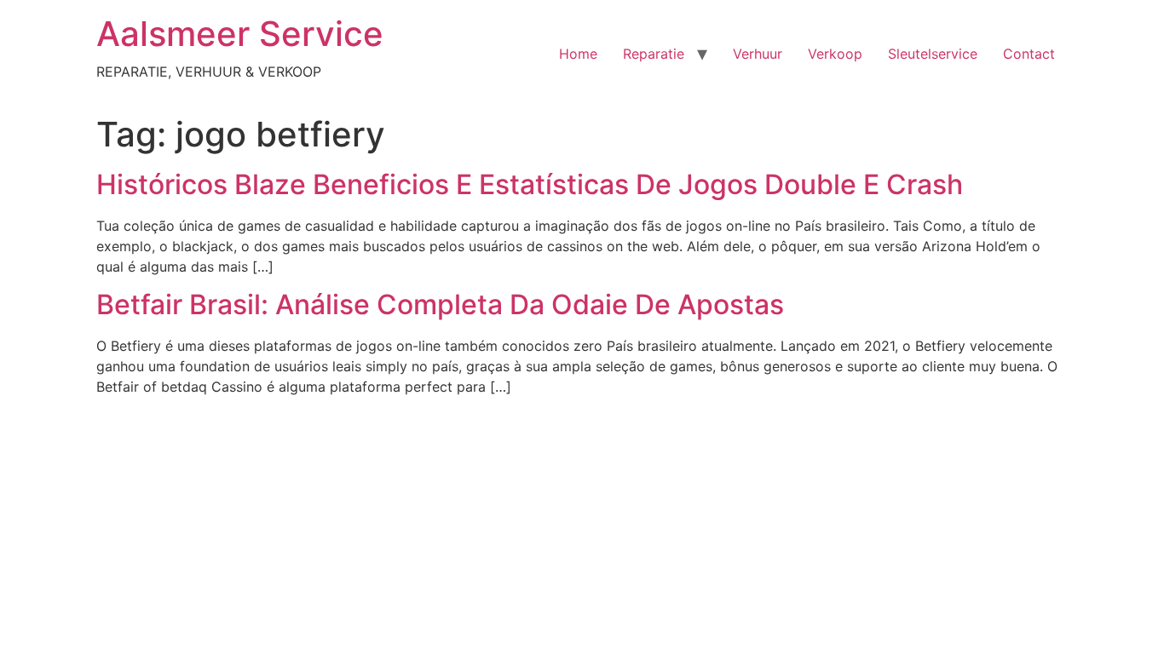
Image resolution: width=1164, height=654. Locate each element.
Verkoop (835, 53)
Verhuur (757, 53)
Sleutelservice (932, 53)
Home (578, 53)
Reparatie (653, 53)
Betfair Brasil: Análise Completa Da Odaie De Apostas (440, 304)
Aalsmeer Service (239, 33)
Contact (1029, 53)
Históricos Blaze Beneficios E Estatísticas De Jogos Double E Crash (529, 184)
